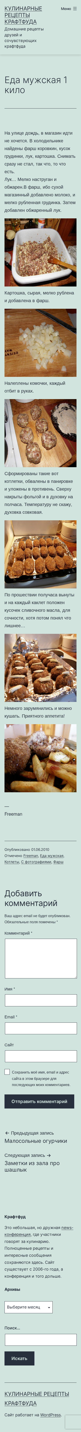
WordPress (50, 1414)
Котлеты (11, 861)
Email (10, 1017)
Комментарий (18, 933)
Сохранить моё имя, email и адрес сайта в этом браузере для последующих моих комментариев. (41, 1078)
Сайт (9, 1044)
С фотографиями (36, 861)
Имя (9, 989)
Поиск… (12, 1328)
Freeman (30, 855)
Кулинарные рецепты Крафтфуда (23, 15)
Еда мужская (51, 855)
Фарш (58, 861)
